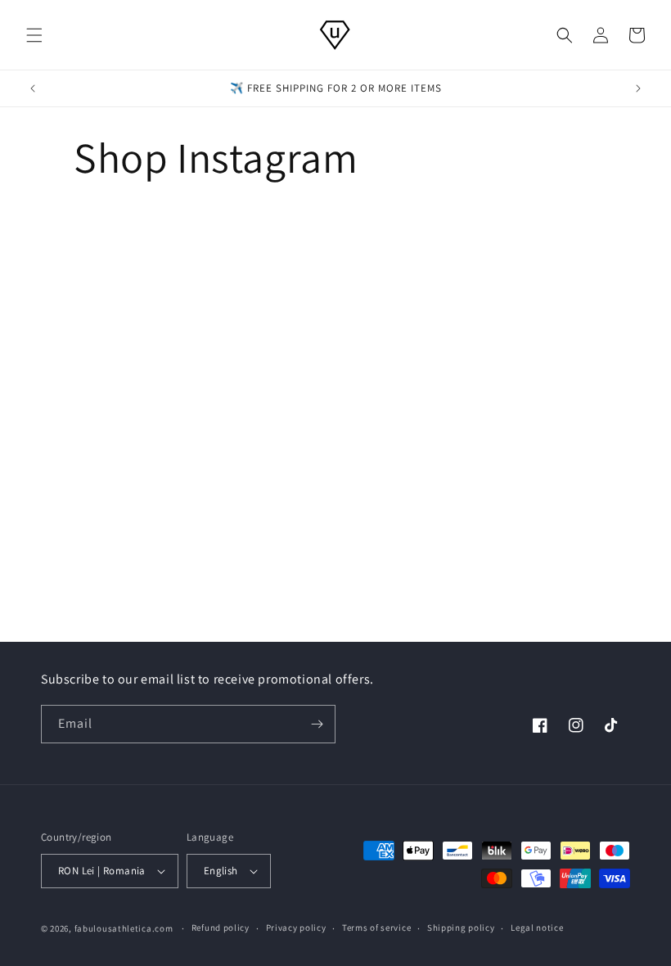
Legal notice (537, 927)
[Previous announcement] (33, 88)
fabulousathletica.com (123, 928)
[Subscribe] (317, 724)
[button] (34, 35)
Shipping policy (461, 927)
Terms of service (376, 927)
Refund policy (220, 927)
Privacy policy (296, 927)
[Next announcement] (638, 88)
